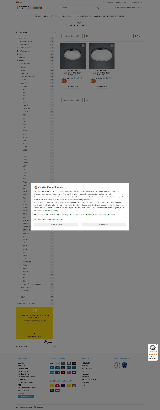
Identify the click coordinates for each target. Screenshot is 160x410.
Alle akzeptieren (56, 224)
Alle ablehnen (103, 224)
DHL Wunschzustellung (97, 215)
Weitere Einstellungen (55, 219)
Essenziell (41, 215)
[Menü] (156, 345)
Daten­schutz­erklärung (50, 210)
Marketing (64, 215)
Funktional (42, 219)
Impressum (73, 208)
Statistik (53, 215)
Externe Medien (78, 215)
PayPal (113, 215)
